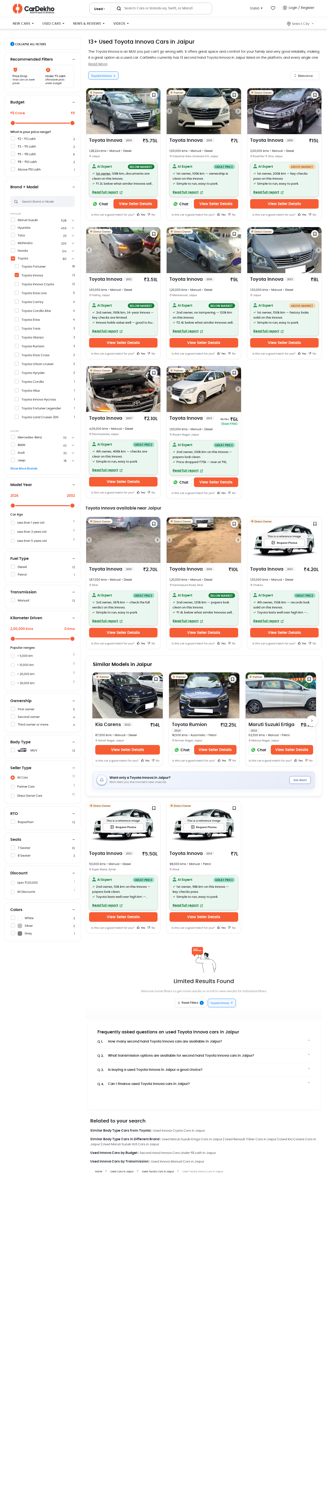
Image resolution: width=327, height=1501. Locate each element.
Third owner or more (33, 724)
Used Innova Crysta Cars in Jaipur (179, 1130)
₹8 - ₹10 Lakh (27, 162)
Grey (28, 933)
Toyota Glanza (33, 337)
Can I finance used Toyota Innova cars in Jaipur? (143, 1084)
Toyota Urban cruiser (38, 364)
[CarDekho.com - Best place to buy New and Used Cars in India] (33, 9)
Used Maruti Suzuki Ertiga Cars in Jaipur (192, 1139)
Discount (19, 873)
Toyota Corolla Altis (36, 311)
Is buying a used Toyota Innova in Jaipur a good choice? (150, 1070)
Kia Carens (112, 724)
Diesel (22, 567)
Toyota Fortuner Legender (41, 408)
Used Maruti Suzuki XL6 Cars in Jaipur (130, 1144)
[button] (123, 179)
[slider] (12, 123)
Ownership (21, 701)
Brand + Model (24, 187)
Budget (17, 102)
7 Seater (24, 848)
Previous (89, 111)
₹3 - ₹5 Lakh (27, 146)
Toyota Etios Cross (36, 355)
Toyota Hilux (31, 390)
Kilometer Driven (26, 618)
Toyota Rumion (33, 346)
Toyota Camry (32, 302)
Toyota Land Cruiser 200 (40, 417)
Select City (301, 24)
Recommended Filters (31, 59)
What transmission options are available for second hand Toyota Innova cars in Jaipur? (175, 1056)
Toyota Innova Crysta (38, 284)
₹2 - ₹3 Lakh (27, 139)
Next (157, 111)
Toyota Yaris (31, 328)
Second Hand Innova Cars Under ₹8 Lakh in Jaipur (178, 1153)
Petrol (22, 574)
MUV (33, 750)
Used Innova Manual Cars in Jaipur (177, 1161)
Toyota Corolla (33, 382)
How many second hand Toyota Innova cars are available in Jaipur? (159, 1041)
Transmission (23, 592)
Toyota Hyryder (33, 373)
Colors (16, 910)
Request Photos (287, 543)
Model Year (21, 485)
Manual (23, 600)
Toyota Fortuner (34, 266)
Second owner (29, 717)
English (254, 8)
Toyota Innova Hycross (39, 399)
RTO (14, 814)
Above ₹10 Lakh (29, 169)
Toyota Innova (32, 275)
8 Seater (24, 855)
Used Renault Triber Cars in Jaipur (251, 1139)
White (29, 918)
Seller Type (20, 768)
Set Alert (300, 780)
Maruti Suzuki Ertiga (271, 727)
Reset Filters (192, 1003)
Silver (29, 926)
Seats (15, 840)
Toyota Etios (31, 319)
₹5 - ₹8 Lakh (27, 154)
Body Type (20, 742)
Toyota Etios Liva (34, 293)
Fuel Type (19, 559)
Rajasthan (26, 822)
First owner (26, 709)
